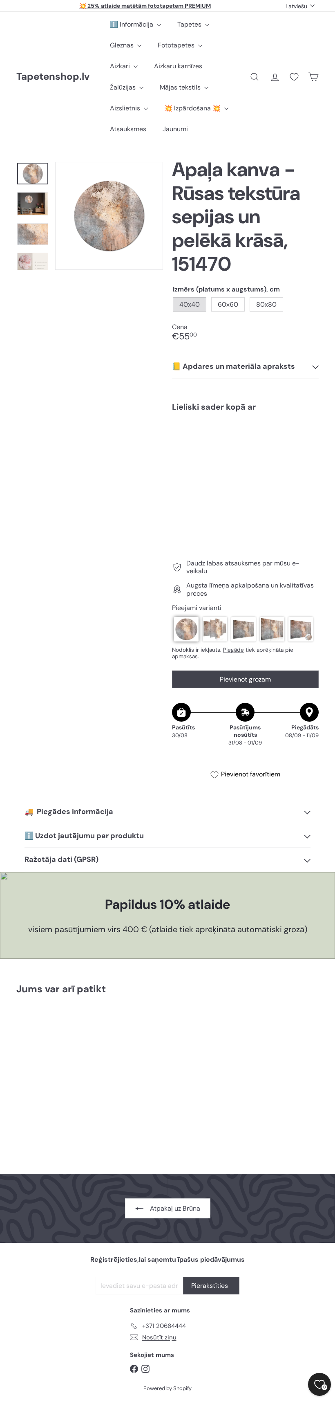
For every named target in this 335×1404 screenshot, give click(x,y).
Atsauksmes (128, 129)
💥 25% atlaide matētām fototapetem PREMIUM (145, 5)
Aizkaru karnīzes (178, 66)
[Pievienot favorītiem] (307, 434)
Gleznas (122, 45)
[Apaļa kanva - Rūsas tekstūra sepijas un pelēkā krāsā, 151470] (245, 450)
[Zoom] (109, 215)
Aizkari (121, 66)
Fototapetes (177, 45)
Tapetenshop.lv (52, 77)
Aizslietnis (126, 108)
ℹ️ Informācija (132, 24)
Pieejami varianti (196, 608)
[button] (186, 629)
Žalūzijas (123, 87)
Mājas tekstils (181, 87)
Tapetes (190, 24)
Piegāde (233, 649)
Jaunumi (175, 129)
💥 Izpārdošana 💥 (193, 108)
